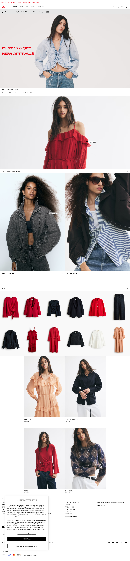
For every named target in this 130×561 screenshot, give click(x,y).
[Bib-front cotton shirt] (97, 339)
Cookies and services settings (26, 546)
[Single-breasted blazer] (32, 307)
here (47, 12)
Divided (5, 507)
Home (33, 7)
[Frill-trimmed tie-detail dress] (119, 339)
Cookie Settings (71, 516)
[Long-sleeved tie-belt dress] (54, 339)
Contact (68, 511)
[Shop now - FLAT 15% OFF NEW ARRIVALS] (127, 90)
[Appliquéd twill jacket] (76, 339)
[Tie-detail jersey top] (11, 307)
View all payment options (30, 555)
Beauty (41, 7)
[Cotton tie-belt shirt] (11, 339)
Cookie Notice (70, 514)
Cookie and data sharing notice (27, 534)
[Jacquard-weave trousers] (119, 307)
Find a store (69, 507)
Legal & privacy (71, 509)
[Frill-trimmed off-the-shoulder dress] (32, 339)
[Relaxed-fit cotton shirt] (97, 307)
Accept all (26, 539)
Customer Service (72, 502)
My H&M (67, 504)
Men (21, 7)
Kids (27, 7)
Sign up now (100, 505)
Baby (4, 509)
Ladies (14, 7)
